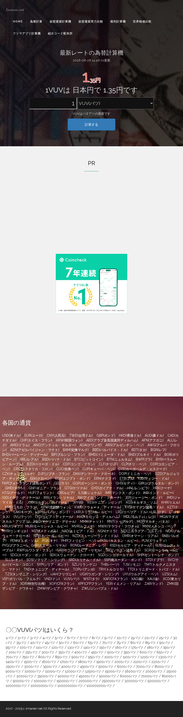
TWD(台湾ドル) (81, 435)
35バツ (21, 643)
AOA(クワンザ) (91, 445)
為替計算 (36, 21)
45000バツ (87, 676)
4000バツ (68, 666)
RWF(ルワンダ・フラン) (35, 550)
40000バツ (66, 676)
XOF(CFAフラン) (61, 584)
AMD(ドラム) (20, 445)
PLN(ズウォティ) (154, 541)
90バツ (164, 643)
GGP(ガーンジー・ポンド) (92, 483)
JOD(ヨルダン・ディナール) (48, 502)
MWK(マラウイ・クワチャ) (118, 526)
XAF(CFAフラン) (115, 579)
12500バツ (93, 671)
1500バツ (31, 662)
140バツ (89, 647)
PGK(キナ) (49, 541)
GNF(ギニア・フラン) (45, 488)
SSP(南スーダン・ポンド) (123, 560)
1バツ (10, 638)
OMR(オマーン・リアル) (140, 536)
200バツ (15, 652)
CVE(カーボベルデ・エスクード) (142, 469)
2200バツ (158, 662)
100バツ (26, 647)
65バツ (93, 643)
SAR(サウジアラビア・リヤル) (79, 550)
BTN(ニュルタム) (119, 459)
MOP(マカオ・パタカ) (153, 521)
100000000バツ (70, 686)
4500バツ (87, 666)
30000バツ (24, 676)
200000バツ (88, 681)
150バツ (105, 647)
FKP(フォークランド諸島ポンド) (26, 483)
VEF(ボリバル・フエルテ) (21, 579)
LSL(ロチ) (158, 512)
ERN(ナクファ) (105, 478)
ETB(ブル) (127, 478)
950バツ (94, 657)
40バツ (35, 643)
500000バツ (157, 681)
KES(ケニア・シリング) (104, 502)
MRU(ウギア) (11, 526)
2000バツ (121, 662)
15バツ (136, 638)
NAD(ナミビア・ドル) (78, 531)
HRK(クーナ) (162, 488)
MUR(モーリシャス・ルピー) (46, 526)
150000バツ (65, 681)
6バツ (71, 638)
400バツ (80, 652)
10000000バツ (42, 686)
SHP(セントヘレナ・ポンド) (158, 555)
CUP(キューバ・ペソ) (98, 469)
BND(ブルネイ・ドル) (144, 454)
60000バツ (128, 676)
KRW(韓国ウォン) (69, 440)
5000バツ (105, 666)
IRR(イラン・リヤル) (59, 498)
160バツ (121, 647)
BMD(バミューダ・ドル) (107, 454)
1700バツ (67, 662)
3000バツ (31, 666)
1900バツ (103, 662)
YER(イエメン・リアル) (123, 584)
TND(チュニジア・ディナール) (46, 569)
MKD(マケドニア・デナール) (55, 521)
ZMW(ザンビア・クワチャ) (57, 588)
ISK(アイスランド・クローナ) (99, 498)
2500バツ (13, 666)
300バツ (47, 652)
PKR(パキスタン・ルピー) (119, 541)
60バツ (78, 643)
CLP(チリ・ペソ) (134, 464)
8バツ (96, 638)
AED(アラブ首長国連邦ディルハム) (112, 440)
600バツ (146, 652)
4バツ (46, 638)
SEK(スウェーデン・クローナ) (72, 555)
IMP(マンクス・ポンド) (122, 493)
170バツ (137, 647)
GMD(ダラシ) (15, 488)
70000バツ (149, 676)
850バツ (61, 657)
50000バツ (107, 676)
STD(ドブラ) (155, 560)
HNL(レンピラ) (138, 488)
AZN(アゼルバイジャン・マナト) (34, 450)
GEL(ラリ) (61, 483)
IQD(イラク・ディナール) (21, 498)
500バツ (113, 652)
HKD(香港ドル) (130, 435)
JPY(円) (78, 502)
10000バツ (33, 671)
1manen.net (15, 9)
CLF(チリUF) (108, 464)
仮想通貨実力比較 (90, 21)
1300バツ (165, 657)
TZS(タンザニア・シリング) (26, 574)
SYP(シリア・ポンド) (52, 564)
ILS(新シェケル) (90, 493)
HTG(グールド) (13, 493)
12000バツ (73, 671)
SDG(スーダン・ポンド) (28, 555)
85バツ (150, 643)
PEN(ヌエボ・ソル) (24, 541)
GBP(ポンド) (106, 435)
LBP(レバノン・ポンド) (53, 512)
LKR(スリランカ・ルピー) (93, 512)
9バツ (108, 638)
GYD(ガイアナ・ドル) (107, 488)
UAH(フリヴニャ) (63, 574)
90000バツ (21, 681)
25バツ (164, 638)
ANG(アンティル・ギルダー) (54, 445)
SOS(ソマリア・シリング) (45, 560)
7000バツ (143, 666)
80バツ (135, 643)
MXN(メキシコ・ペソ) (158, 526)
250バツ (31, 652)
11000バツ (53, 671)
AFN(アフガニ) (152, 440)
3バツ (34, 638)
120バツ (57, 647)
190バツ (169, 647)
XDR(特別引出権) (33, 584)
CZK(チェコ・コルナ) (18, 474)
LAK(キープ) (23, 512)
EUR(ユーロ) (34, 435)
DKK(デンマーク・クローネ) (94, 474)
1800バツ (85, 662)
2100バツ (140, 662)
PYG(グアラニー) (14, 545)
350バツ (64, 652)
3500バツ (50, 666)
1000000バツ (16, 686)
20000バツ (154, 671)
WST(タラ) (91, 579)
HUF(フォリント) (41, 493)
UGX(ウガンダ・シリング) (99, 574)
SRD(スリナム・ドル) (84, 560)
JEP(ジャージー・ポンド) (143, 498)
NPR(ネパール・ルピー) (51, 536)
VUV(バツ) (71, 579)
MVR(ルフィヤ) (83, 526)
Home (18, 21)
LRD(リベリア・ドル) (131, 512)
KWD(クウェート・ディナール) (97, 507)
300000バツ (134, 681)
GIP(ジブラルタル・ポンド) (158, 483)
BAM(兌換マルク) (76, 450)
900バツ (77, 657)
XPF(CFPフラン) (90, 584)
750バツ (28, 657)
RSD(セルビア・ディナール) (131, 545)
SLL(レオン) (14, 560)
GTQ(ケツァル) (76, 488)
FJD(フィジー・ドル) (153, 478)
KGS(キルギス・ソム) (142, 502)
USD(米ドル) (11, 435)
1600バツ (49, 662)
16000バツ (133, 671)
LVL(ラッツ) (22, 517)
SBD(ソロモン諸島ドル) (123, 550)
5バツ (59, 638)
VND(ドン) (52, 579)
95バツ (11, 647)
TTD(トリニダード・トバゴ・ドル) (153, 569)
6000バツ (124, 666)
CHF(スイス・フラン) (36, 440)
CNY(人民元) (56, 435)
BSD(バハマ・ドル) (56, 459)
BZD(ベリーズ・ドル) (43, 464)
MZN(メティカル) (45, 531)
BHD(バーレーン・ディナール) (25, 454)
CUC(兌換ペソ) (67, 469)
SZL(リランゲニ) (84, 564)
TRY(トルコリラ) (111, 569)
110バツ (42, 647)
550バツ (130, 652)
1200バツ (147, 657)
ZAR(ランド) (153, 584)
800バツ (44, 657)
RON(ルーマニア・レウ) (88, 545)
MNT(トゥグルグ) (120, 521)
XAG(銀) (137, 579)
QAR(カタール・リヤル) (48, 545)
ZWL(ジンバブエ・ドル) (99, 588)
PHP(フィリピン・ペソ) (78, 541)
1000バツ (111, 657)
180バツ (153, 647)
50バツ (64, 643)
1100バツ (130, 657)
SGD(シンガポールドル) (115, 555)
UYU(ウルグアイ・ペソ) (140, 574)
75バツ (122, 643)
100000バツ (43, 681)
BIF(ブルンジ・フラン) (68, 454)
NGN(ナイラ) (107, 531)
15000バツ (113, 671)
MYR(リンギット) (15, 531)
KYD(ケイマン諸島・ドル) (144, 507)
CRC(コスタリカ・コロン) (33, 469)
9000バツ (13, 671)
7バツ (84, 638)
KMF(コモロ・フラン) (21, 507)
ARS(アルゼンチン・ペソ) (125, 445)
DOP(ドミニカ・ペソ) (135, 474)
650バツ (163, 652)
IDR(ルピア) (66, 493)
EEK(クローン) (40, 478)
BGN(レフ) (158, 450)
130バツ (73, 647)
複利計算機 (118, 21)
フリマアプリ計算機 (27, 33)
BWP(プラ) (144, 459)
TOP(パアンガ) (84, 569)
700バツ (12, 657)
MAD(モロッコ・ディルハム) (98, 517)
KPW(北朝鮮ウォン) (56, 507)
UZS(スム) (169, 574)
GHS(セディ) (125, 483)
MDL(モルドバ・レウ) (139, 517)
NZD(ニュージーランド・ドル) (95, 536)
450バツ (97, 652)
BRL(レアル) (29, 459)
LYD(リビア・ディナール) (54, 517)
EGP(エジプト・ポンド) (72, 478)
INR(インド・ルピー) (158, 493)
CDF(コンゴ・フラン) (79, 464)
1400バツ (13, 662)
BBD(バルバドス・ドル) (110, 450)
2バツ (22, 638)
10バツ (122, 638)
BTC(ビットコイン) (88, 459)
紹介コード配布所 (60, 33)
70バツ (107, 643)
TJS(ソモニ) (131, 564)
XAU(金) (153, 579)
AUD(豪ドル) (154, 435)
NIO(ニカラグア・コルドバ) (141, 531)
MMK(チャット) (91, 521)
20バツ (149, 638)
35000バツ (45, 676)
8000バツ (162, 666)
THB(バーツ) (110, 564)
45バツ (50, 643)
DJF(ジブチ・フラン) (53, 474)
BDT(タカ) (139, 450)
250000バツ (111, 681)
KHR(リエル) (170, 502)
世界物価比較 (142, 21)
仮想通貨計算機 (60, 21)
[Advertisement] (91, 219)
